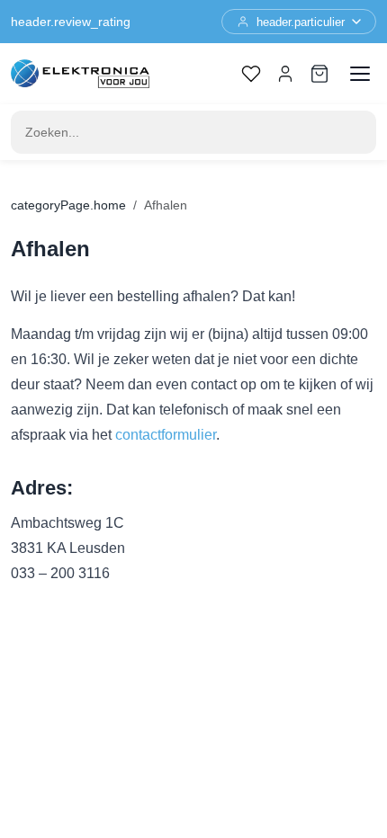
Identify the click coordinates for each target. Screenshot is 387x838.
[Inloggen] (285, 74)
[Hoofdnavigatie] (360, 74)
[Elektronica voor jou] (80, 73)
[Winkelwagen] (319, 74)
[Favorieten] (251, 74)
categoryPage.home (68, 205)
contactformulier (165, 434)
